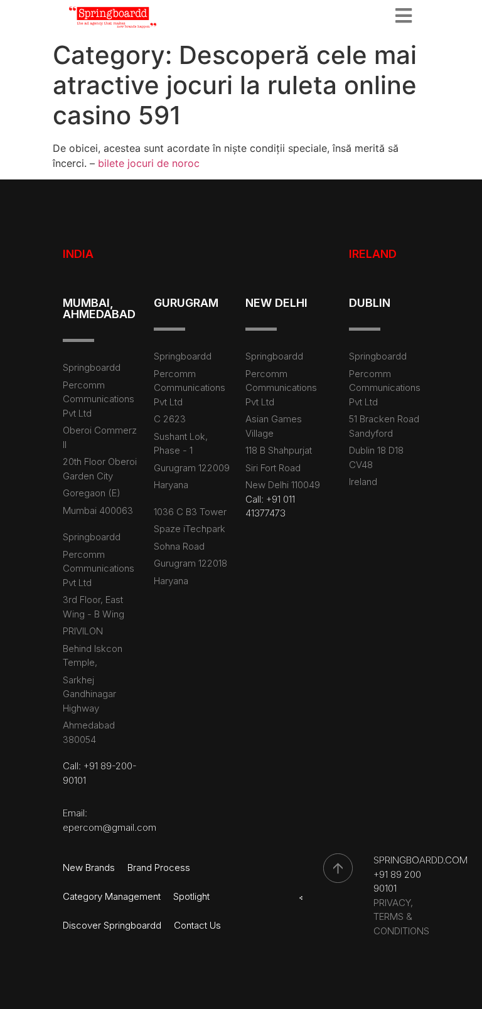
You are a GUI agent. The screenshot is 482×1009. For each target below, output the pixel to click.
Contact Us (197, 925)
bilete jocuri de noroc (149, 163)
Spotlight (191, 896)
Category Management (112, 896)
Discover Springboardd (112, 925)
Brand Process (158, 867)
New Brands (89, 867)
